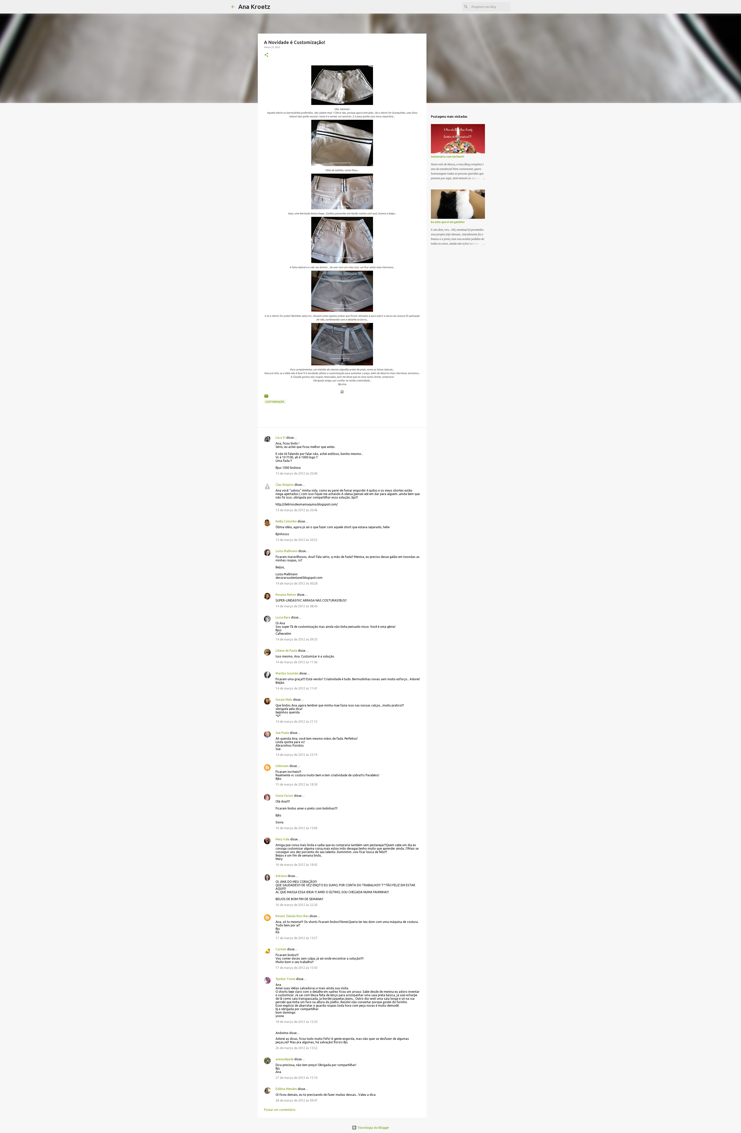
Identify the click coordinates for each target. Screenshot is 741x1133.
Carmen (281, 949)
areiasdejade (285, 1059)
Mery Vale (282, 839)
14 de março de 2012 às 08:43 (296, 606)
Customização (275, 401)
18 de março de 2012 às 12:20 (296, 1021)
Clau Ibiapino (285, 484)
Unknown (282, 766)
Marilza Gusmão (287, 673)
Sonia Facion (284, 795)
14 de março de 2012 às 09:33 (296, 639)
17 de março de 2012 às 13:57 (296, 938)
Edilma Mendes (286, 1089)
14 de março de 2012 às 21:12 (296, 721)
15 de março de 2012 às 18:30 (296, 784)
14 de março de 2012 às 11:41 (296, 688)
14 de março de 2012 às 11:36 (296, 662)
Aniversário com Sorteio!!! (447, 156)
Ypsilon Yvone (285, 979)
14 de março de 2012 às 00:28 (296, 583)
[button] (266, 55)
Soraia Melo (284, 699)
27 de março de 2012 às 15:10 (296, 1077)
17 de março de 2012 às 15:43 (296, 967)
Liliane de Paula (286, 650)
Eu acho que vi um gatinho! (448, 222)
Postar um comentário (279, 1109)
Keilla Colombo (286, 521)
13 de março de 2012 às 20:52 (296, 540)
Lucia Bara (283, 617)
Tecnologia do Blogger (373, 1127)
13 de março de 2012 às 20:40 (296, 473)
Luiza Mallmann (287, 551)
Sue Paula (282, 732)
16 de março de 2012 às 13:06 (296, 828)
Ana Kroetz (254, 6)
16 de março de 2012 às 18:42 (296, 864)
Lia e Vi (281, 437)
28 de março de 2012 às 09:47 (296, 1100)
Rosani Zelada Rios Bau (292, 916)
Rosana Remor (286, 594)
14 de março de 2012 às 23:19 (296, 754)
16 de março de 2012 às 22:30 (296, 905)
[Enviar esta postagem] (266, 397)
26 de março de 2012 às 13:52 (296, 1048)
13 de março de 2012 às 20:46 (296, 510)
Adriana (281, 876)
